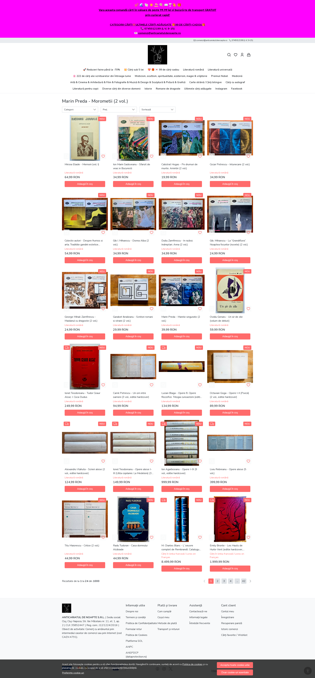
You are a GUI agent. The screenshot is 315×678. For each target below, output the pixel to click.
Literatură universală (220, 69)
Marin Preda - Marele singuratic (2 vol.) (180, 319)
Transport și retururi (168, 629)
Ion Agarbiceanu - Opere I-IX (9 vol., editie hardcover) (179, 471)
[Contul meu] (242, 55)
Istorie (148, 88)
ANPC (129, 647)
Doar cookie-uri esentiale (235, 672)
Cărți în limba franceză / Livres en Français (178, 555)
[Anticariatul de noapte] (157, 54)
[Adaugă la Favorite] (103, 156)
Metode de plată (167, 623)
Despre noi (132, 611)
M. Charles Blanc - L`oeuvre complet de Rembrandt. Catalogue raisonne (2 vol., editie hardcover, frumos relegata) (181, 547)
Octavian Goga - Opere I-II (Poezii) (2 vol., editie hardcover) (229, 395)
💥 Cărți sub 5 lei (134, 69)
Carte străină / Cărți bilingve (205, 82)
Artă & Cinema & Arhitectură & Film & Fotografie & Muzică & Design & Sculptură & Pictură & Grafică (127, 82)
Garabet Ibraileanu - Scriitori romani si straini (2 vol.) (133, 319)
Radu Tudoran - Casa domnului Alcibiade (130, 547)
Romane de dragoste (168, 88)
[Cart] (248, 55)
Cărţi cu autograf (235, 82)
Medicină (237, 76)
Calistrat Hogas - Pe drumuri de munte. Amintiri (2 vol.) (179, 166)
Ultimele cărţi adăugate (197, 88)
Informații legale (198, 617)
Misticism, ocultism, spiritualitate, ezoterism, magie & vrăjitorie (171, 76)
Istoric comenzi (229, 629)
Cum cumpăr (164, 611)
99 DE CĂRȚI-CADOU (188, 25)
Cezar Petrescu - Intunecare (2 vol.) (230, 164)
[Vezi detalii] (67, 156)
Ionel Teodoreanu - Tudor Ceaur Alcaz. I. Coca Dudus (82, 395)
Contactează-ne (198, 611)
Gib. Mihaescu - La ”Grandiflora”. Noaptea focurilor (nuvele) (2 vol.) (229, 242)
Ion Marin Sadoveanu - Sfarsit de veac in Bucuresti (131, 166)
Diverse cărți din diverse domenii (121, 88)
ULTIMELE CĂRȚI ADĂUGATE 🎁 (155, 25)
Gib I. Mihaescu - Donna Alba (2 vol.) (131, 242)
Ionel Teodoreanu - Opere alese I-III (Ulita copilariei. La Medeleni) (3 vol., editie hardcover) (132, 471)
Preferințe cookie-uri (73, 672)
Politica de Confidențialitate (141, 623)
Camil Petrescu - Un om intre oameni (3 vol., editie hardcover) (131, 395)
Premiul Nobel (219, 76)
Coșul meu (163, 617)
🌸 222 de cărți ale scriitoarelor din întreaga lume (102, 76)
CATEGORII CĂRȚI (121, 25)
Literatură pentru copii (85, 88)
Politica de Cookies (136, 635)
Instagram (221, 88)
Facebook (236, 88)
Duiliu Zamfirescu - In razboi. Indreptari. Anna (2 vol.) (177, 242)
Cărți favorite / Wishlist (234, 635)
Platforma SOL (134, 641)
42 (243, 581)
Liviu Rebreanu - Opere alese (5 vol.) (228, 471)
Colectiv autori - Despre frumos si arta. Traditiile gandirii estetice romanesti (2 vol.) (84, 243)
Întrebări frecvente (199, 623)
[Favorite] (235, 55)
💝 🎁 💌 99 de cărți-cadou (163, 69)
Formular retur (134, 629)
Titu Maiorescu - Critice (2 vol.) (82, 545)
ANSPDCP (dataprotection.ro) (136, 654)
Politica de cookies (192, 664)
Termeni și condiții (136, 617)
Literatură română (193, 69)
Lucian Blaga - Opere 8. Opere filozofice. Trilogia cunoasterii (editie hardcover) (181, 395)
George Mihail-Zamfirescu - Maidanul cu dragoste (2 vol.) (81, 319)
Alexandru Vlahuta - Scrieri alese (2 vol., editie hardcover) (85, 471)
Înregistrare (227, 617)
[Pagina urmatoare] (250, 581)
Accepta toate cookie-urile (235, 665)
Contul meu (227, 611)
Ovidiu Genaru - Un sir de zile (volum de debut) (226, 319)
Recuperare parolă (231, 623)
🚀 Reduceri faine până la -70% (101, 69)
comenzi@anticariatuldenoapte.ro (159, 33)
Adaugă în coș (85, 184)
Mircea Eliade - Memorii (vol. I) (82, 164)
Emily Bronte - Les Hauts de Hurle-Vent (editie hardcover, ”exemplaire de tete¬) (226, 547)
